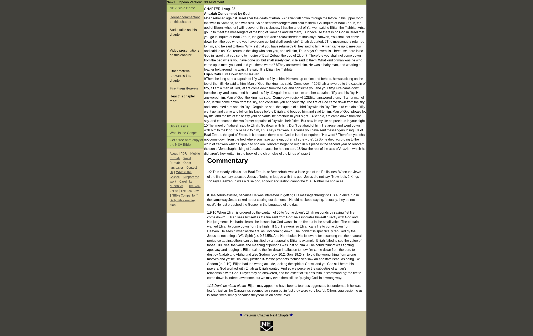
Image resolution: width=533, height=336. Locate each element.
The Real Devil (190, 191)
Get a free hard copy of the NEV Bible (186, 142)
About (174, 154)
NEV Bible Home (182, 8)
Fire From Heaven (184, 88)
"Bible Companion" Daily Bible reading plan (184, 200)
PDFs (184, 154)
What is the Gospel (184, 133)
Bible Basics (179, 126)
